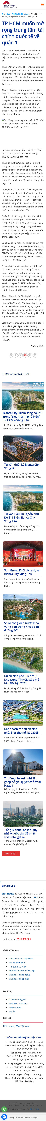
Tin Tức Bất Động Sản (20, 14)
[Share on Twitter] (20, 355)
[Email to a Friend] (25, 355)
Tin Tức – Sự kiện (12, 1105)
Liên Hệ (39, 1105)
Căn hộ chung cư (17, 999)
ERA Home (8, 1026)
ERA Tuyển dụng (27, 1105)
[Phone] (4, 1109)
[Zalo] (4, 1117)
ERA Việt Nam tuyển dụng (21, 970)
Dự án (34, 1103)
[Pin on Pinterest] (30, 355)
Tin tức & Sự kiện (17, 966)
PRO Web (34, 1109)
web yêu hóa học (30, 1118)
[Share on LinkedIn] (35, 355)
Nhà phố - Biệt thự (18, 1003)
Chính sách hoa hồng (19, 974)
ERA (36, 897)
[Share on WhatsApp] (11, 355)
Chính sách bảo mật (18, 978)
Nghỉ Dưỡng (15, 1007)
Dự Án (12, 1011)
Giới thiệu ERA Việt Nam (21, 958)
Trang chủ (6, 14)
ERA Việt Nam (22, 1026)
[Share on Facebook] (16, 355)
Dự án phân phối (17, 962)
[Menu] (42, 4)
